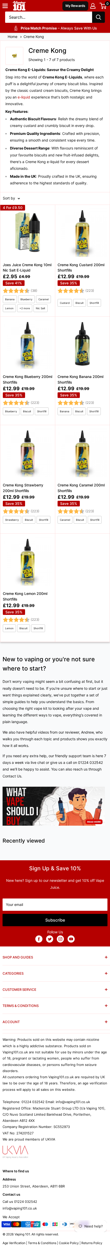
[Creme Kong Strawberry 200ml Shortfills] (27, 479)
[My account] (92, 6)
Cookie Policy (69, 1243)
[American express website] (26, 1225)
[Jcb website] (55, 1225)
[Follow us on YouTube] (71, 939)
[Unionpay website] (35, 1225)
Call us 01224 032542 (20, 1202)
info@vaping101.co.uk (20, 1208)
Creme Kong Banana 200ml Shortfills (80, 379)
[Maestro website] (45, 1225)
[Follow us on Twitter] (49, 939)
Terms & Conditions (42, 1243)
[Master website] (16, 1225)
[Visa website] (6, 1225)
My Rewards (75, 6)
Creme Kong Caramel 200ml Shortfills (81, 488)
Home (13, 36)
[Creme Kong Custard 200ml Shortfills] (82, 261)
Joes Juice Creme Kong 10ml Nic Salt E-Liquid (27, 268)
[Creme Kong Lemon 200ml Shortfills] (27, 587)
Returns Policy (91, 1243)
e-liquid (24, 97)
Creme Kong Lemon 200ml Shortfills (25, 596)
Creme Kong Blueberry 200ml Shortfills (27, 379)
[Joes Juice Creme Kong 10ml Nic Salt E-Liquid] (27, 261)
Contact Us (12, 776)
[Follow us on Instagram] (60, 939)
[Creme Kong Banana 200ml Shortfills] (82, 370)
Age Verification (14, 1243)
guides (20, 702)
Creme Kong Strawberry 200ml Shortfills (23, 488)
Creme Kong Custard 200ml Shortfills (81, 268)
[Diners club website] (65, 1225)
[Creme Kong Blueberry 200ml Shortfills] (27, 370)
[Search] (98, 17)
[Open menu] (5, 6)
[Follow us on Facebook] (38, 939)
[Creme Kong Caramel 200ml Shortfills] (82, 479)
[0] (103, 6)
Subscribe (55, 920)
